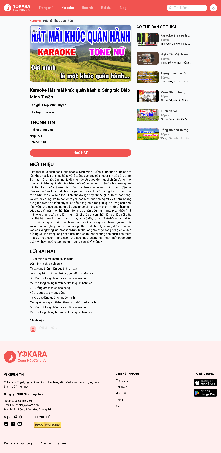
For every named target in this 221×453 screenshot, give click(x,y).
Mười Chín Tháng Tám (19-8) (175, 92)
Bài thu (106, 8)
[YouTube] (19, 424)
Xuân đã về (168, 111)
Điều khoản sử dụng (18, 443)
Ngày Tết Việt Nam (174, 54)
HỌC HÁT (81, 153)
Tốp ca (49, 112)
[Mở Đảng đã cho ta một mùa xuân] (148, 134)
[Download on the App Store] (205, 382)
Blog (123, 8)
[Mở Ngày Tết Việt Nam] (148, 58)
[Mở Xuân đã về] (148, 115)
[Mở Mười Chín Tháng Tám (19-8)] (148, 96)
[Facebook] (6, 424)
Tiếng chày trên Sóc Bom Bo (175, 73)
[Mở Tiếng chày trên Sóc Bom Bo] (148, 77)
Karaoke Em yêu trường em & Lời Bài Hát (175, 35)
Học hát (87, 8)
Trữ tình (47, 129)
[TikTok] (13, 424)
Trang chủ (46, 8)
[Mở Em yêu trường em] (148, 39)
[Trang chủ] (54, 357)
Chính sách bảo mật (54, 443)
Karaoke (67, 8)
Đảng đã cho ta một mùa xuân (175, 130)
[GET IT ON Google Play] (205, 393)
